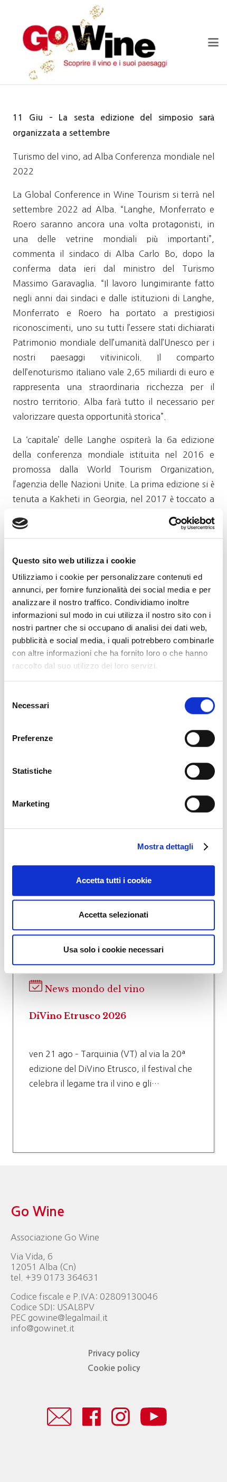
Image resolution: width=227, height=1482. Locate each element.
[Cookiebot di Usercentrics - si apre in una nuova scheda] (168, 523)
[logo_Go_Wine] (94, 42)
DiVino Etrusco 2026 (77, 1016)
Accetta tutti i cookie (114, 880)
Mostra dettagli (165, 846)
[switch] (200, 738)
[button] (213, 42)
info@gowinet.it (42, 1328)
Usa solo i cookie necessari (113, 949)
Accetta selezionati (113, 914)
